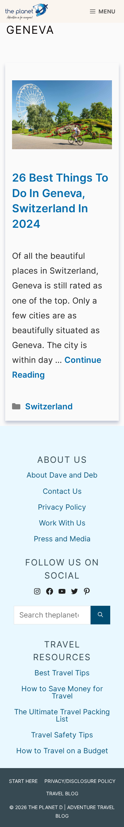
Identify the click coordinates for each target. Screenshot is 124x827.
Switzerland (49, 406)
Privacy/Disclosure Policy (79, 781)
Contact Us (62, 491)
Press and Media (62, 538)
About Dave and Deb (62, 475)
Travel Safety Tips (62, 735)
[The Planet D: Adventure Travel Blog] (26, 11)
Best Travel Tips (62, 672)
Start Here (23, 781)
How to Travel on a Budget (62, 750)
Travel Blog (62, 793)
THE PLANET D (45, 807)
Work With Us (62, 523)
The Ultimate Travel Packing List (62, 715)
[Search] (100, 615)
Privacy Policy (62, 507)
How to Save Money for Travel (62, 692)
